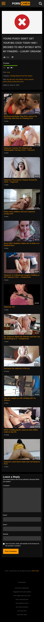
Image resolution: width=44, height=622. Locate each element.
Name (5, 515)
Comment (6, 485)
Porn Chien (35, 571)
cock (16, 79)
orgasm (31, 79)
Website (5, 534)
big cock (12, 79)
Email (5, 524)
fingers (21, 79)
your (22, 81)
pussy (5, 81)
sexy (8, 72)
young (9, 81)
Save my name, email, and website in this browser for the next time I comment (22, 545)
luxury (26, 79)
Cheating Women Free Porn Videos (21, 76)
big (8, 79)
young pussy (16, 81)
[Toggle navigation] (3, 3)
